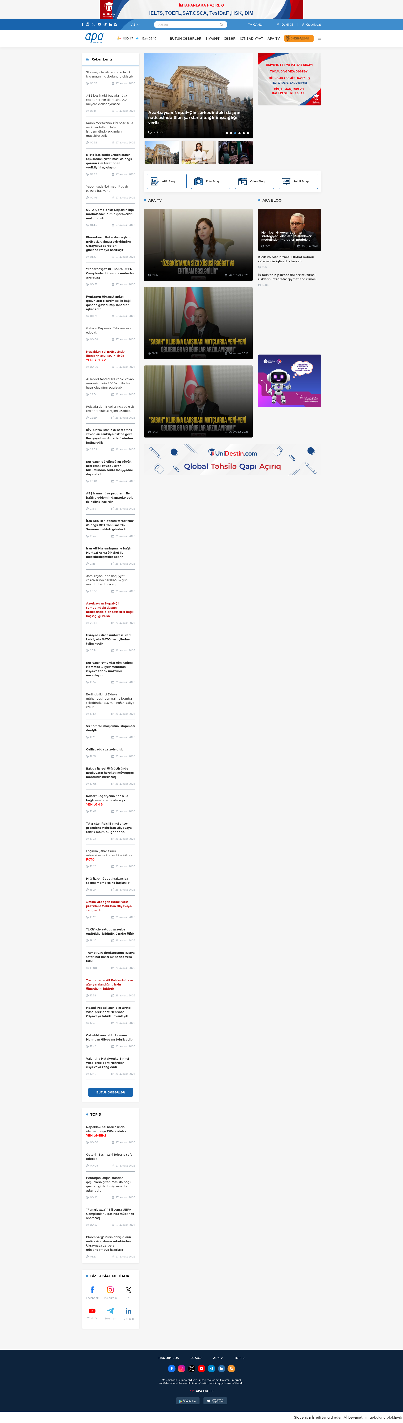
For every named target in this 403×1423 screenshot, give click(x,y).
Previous (149, 95)
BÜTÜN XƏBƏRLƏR (185, 39)
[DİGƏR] (317, 38)
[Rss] (115, 25)
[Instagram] (87, 24)
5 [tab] (244, 133)
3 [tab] (235, 133)
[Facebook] (83, 24)
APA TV (273, 39)
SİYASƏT (212, 39)
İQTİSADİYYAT (251, 39)
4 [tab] (239, 133)
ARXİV (218, 1358)
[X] (93, 25)
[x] (191, 1369)
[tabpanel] (198, 95)
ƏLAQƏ (196, 1358)
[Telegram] (105, 25)
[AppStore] (215, 1401)
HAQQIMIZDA (168, 1358)
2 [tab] (231, 133)
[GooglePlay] (188, 1401)
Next (247, 95)
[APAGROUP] (201, 1391)
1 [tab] (227, 133)
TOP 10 (239, 1358)
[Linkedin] (110, 25)
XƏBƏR (230, 39)
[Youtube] (99, 25)
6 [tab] (248, 133)
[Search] (221, 25)
